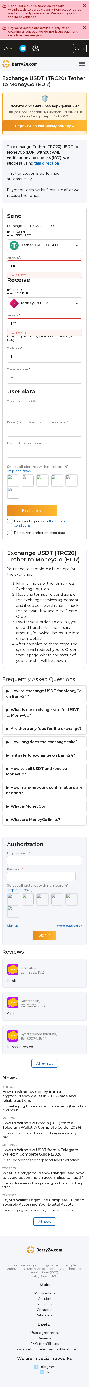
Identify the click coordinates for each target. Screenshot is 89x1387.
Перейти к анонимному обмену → (45, 126)
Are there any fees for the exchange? (46, 728)
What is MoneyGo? (28, 806)
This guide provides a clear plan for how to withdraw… (41, 1160)
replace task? (19, 471)
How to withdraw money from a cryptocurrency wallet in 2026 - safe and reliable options (39, 1096)
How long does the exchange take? (44, 742)
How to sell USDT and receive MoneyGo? (36, 771)
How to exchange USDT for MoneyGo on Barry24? (44, 694)
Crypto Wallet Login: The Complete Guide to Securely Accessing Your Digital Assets (43, 1202)
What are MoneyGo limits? (35, 819)
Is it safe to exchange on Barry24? (43, 755)
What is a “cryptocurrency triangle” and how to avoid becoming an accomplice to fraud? (43, 1175)
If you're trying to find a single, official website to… (38, 1210)
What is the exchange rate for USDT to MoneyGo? (42, 713)
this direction (46, 163)
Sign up (12, 925)
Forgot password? (68, 925)
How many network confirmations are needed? (44, 790)
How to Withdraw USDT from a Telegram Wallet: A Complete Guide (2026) (40, 1152)
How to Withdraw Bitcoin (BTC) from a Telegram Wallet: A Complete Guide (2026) (41, 1125)
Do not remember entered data (39, 533)
